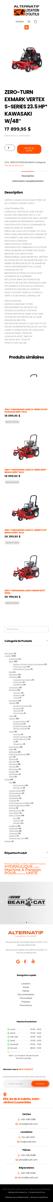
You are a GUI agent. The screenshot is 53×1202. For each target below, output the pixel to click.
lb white (36, 867)
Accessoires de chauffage (22, 680)
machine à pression (23, 869)
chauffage (16, 864)
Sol (14, 742)
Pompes (12, 767)
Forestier (12, 703)
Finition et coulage (20, 667)
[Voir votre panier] (35, 21)
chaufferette (24, 864)
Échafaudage (18, 724)
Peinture (12, 759)
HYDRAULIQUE (19, 866)
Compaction (14, 688)
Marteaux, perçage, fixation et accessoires (28, 664)
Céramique (13, 674)
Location (8, 656)
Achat (7, 779)
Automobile (13, 659)
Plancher (12, 762)
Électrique (13, 690)
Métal (11, 749)
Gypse (11, 716)
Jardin (11, 732)
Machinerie (17, 711)
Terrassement (18, 744)
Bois (10, 672)
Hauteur (12, 719)
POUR (10, 873)
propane (19, 874)
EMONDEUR (33, 864)
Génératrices (17, 695)
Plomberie (13, 764)
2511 (6, 864)
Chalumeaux (18, 682)
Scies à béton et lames (21, 669)
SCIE (24, 874)
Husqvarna (42, 864)
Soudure (12, 772)
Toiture (11, 777)
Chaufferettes (18, 685)
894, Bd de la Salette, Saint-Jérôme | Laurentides (21, 1100)
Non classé (9, 653)
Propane (8, 841)
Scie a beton (14, 813)
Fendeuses (13, 796)
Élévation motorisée (20, 728)
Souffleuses (13, 774)
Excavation (13, 701)
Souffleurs (13, 826)
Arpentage (17, 734)
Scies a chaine (15, 815)
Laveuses (12, 801)
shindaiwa (17, 823)
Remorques (13, 769)
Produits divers (15, 810)
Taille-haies (13, 831)
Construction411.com (37, 1192)
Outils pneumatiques (17, 754)
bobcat (9, 864)
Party (11, 757)
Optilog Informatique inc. (18, 1192)
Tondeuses (13, 833)
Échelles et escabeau (20, 726)
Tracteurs (12, 836)
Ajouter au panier (29, 149)
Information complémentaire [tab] (27, 181)
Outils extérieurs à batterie (20, 803)
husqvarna (17, 821)
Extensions (17, 693)
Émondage (17, 708)
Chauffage (13, 677)
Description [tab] (28, 176)
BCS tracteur (18, 788)
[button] (26, 27)
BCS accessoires (19, 785)
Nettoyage (13, 752)
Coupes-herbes (15, 791)
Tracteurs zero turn (14, 165)
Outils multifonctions (20, 739)
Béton (11, 661)
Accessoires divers (20, 721)
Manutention (14, 747)
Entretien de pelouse (20, 737)
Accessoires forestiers (21, 706)
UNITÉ (32, 873)
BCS (10, 782)
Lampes (16, 698)
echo (15, 818)
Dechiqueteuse (15, 793)
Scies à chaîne (18, 713)
